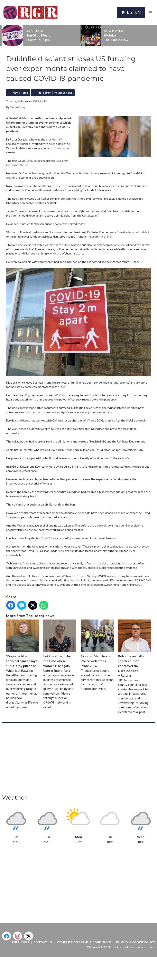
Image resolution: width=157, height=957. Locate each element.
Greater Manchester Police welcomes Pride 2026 (96, 661)
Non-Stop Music (38, 35)
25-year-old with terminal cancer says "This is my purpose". (22, 661)
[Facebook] (6, 936)
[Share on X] (32, 605)
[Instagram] (17, 936)
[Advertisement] (78, 760)
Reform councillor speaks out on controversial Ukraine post (131, 663)
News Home (20, 92)
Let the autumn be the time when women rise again (57, 661)
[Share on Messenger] (21, 605)
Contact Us (43, 942)
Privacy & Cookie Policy (135, 942)
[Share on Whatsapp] (43, 605)
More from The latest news (55, 92)
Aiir (152, 946)
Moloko (110, 35)
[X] (28, 936)
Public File (20, 942)
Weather (14, 797)
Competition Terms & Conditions (84, 942)
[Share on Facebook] (10, 605)
